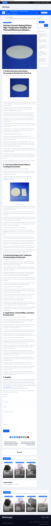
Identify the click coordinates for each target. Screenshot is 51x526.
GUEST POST (14, 13)
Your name (5, 396)
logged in (9, 484)
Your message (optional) (8, 411)
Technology (8, 13)
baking (20, 32)
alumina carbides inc (7, 386)
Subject (4, 406)
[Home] (3, 12)
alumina (16, 32)
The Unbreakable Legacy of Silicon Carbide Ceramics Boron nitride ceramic (43, 47)
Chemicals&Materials (14, 11)
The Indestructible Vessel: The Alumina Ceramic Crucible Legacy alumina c (42, 60)
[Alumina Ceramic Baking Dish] (19, 88)
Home (7, 11)
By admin (5, 32)
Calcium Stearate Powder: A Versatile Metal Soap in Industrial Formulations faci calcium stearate (28, 443)
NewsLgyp (5, 7)
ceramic (23, 32)
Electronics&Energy (24, 11)
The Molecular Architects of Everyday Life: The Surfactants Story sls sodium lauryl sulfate (43, 53)
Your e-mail (5, 401)
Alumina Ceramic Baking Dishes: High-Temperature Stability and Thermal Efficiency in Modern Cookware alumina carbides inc (17, 28)
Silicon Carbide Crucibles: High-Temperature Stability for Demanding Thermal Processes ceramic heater (11, 443)
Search (41, 22)
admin (20, 452)
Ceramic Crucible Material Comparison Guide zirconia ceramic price (43, 41)
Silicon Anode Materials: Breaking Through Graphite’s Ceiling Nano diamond (43, 35)
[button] (48, 12)
